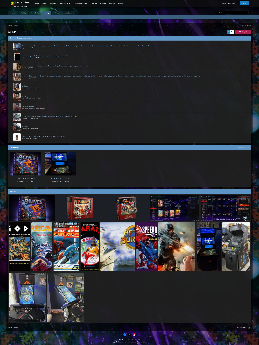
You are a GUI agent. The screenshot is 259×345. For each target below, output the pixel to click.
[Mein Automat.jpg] (17, 137)
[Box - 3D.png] (17, 56)
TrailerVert (25, 88)
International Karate (88, 267)
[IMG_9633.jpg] (17, 77)
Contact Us (129, 339)
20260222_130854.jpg (17, 317)
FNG (201, 269)
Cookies (138, 339)
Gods (12, 267)
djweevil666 (25, 138)
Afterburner (105, 267)
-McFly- (14, 319)
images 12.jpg (163, 267)
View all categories (243, 147)
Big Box (120, 3)
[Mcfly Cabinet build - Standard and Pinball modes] (17, 46)
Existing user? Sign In (229, 3)
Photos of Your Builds (60, 178)
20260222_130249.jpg (55, 317)
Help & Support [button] (65, 3)
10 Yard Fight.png (110, 216)
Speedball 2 (141, 267)
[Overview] (228, 32)
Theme (121, 339)
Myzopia (24, 78)
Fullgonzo (25, 118)
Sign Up (244, 3)
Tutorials (93, 3)
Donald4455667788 (18, 219)
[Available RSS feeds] (249, 327)
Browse (13, 13)
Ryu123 (24, 68)
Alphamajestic (26, 128)
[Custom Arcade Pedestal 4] (17, 117)
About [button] (44, 3)
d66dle (155, 219)
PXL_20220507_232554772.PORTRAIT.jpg (236, 267)
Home (37, 3)
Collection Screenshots (25, 178)
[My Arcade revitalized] (17, 107)
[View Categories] (232, 32)
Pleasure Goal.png (63, 216)
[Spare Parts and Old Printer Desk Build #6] (17, 87)
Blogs (56, 13)
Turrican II (36, 267)
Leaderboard (68, 13)
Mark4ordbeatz (26, 98)
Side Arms (58, 267)
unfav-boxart (156, 216)
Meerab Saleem (166, 269)
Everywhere (240, 12)
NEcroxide (25, 58)
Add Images (243, 32)
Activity (23, 13)
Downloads (35, 13)
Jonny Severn (16, 269)
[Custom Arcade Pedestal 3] (17, 127)
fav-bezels (205, 216)
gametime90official (27, 108)
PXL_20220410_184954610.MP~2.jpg (209, 267)
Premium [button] (112, 3)
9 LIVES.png (14, 216)
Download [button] (53, 3)
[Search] (249, 12)
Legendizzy (25, 48)
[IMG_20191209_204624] (17, 97)
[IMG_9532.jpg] (17, 67)
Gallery (46, 13)
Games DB (103, 3)
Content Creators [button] (80, 3)
